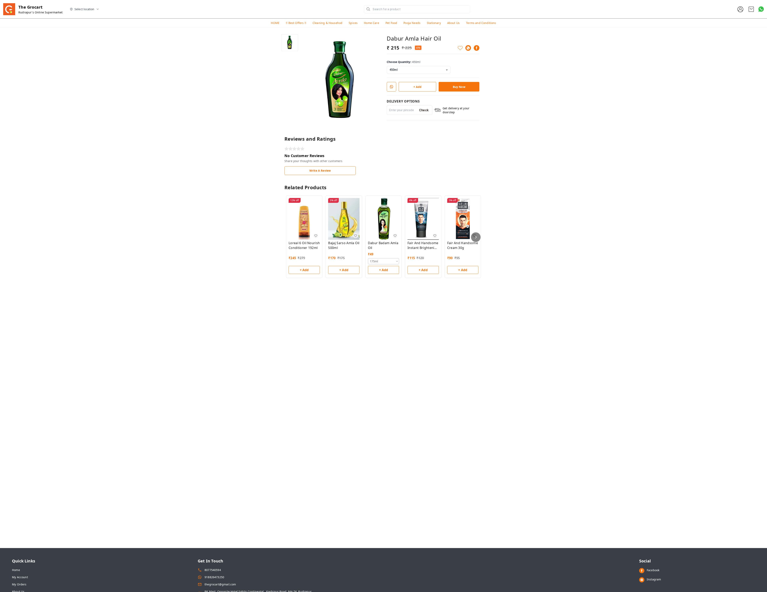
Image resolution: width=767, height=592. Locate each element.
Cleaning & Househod (327, 23)
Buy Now (459, 87)
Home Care (371, 23)
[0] (751, 9)
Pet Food (391, 23)
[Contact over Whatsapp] (761, 9)
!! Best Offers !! (296, 23)
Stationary (434, 23)
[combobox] (419, 70)
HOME (275, 23)
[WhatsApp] (468, 48)
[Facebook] (476, 48)
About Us (453, 23)
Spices (353, 23)
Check (424, 110)
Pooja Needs (411, 23)
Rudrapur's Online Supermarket (40, 12)
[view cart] (751, 9)
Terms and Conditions (481, 23)
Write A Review (320, 170)
